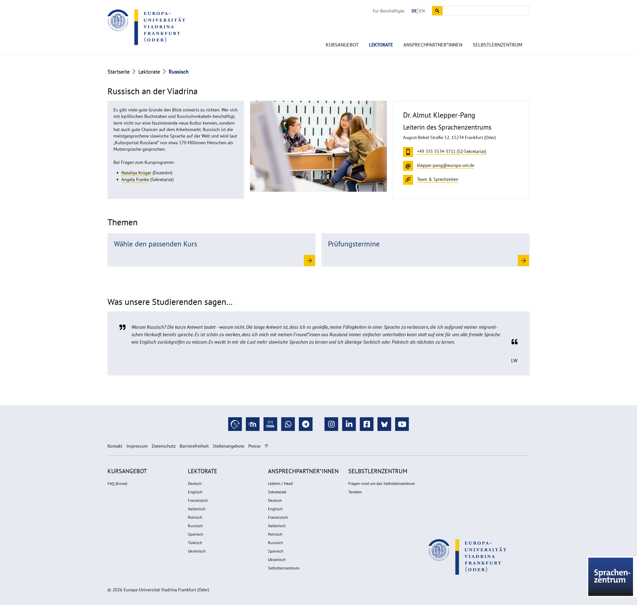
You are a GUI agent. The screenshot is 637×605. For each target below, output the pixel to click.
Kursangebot (342, 45)
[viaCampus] (235, 424)
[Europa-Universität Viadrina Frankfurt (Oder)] (146, 27)
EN (422, 11)
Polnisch (195, 517)
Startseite (118, 71)
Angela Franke (135, 179)
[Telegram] (306, 424)
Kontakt (114, 446)
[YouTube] (402, 424)
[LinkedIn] (349, 424)
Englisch (195, 491)
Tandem (355, 491)
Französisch (198, 500)
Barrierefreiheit (194, 446)
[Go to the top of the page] (266, 446)
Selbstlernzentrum (497, 45)
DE (414, 11)
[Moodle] (253, 424)
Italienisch (197, 508)
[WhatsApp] (288, 424)
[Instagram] (331, 424)
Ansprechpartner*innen (432, 45)
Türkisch (195, 542)
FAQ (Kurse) (117, 483)
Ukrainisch (197, 551)
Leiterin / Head (280, 483)
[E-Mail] (270, 424)
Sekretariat (277, 491)
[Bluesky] (384, 424)
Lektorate (381, 45)
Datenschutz (164, 446)
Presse (254, 446)
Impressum (137, 446)
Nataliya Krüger (136, 173)
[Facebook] (366, 424)
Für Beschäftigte (388, 11)
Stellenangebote (228, 446)
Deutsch (195, 483)
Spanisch (195, 534)
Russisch (195, 525)
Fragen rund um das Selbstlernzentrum (381, 483)
